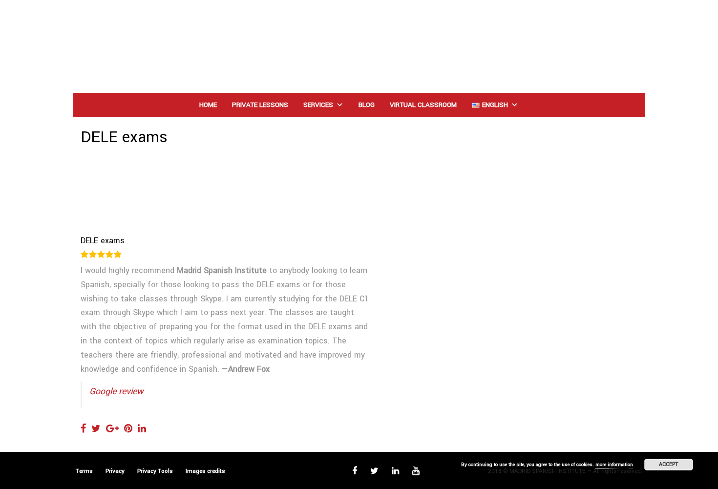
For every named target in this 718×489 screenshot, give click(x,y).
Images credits (205, 471)
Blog (367, 104)
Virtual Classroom (423, 104)
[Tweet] (96, 429)
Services (318, 104)
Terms (84, 471)
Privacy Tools (155, 471)
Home (208, 104)
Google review (116, 391)
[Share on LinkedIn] (142, 429)
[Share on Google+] (112, 429)
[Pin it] (128, 429)
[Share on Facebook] (83, 429)
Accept (668, 464)
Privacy (115, 471)
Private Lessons (260, 104)
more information (614, 464)
